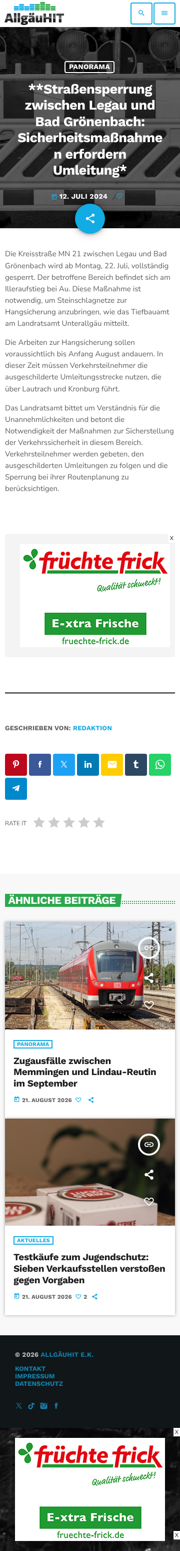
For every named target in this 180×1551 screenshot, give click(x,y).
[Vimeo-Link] (34, 13)
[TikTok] (32, 1406)
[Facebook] (56, 1406)
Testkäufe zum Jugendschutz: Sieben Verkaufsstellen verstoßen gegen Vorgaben (90, 1268)
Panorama (89, 67)
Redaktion (92, 728)
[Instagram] (44, 1406)
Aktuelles (33, 1240)
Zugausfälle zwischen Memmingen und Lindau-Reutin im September (85, 1072)
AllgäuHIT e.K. (67, 1355)
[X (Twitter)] (19, 1406)
